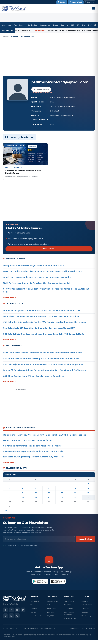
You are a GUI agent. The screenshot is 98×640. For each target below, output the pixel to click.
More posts (8, 297)
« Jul (5, 511)
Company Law (45, 25)
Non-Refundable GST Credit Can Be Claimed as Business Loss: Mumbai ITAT (39, 328)
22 (75, 497)
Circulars (67, 605)
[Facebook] (5, 610)
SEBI (48, 605)
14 (62, 493)
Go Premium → (49, 249)
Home (3, 25)
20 (49, 497)
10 (10, 493)
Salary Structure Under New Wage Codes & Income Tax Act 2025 (33, 265)
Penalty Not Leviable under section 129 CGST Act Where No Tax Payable (37, 277)
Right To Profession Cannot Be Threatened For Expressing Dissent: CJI (36, 283)
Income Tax (12, 25)
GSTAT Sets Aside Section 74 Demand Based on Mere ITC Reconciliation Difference (42, 271)
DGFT (90, 25)
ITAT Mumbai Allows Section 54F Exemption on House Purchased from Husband (41, 358)
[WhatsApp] (11, 615)
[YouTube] (17, 610)
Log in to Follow (42, 89)
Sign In (89, 2)
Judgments (68, 608)
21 (62, 497)
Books (62, 2)
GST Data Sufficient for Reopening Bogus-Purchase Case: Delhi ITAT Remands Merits (43, 334)
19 (36, 497)
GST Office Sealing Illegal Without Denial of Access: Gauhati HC (33, 376)
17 (10, 497)
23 (88, 497)
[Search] (95, 25)
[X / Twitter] (11, 610)
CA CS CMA (81, 25)
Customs (64, 25)
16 (88, 493)
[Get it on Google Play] (40, 581)
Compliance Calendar (69, 613)
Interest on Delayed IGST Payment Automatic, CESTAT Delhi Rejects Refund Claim (42, 310)
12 (36, 493)
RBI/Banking (51, 608)
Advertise (85, 608)
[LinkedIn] (23, 610)
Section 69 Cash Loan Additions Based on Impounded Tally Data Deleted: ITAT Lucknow (45, 370)
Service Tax (32, 25)
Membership (86, 616)
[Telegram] (17, 615)
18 (23, 497)
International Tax (36, 616)
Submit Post (77, 2)
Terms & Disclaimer (88, 628)
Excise (55, 25)
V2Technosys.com (48, 628)
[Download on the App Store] (58, 581)
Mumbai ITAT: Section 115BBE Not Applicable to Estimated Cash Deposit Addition (41, 316)
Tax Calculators (70, 618)
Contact (85, 612)
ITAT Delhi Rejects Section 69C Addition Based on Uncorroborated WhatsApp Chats (43, 364)
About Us (85, 601)
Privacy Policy (74, 628)
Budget (22, 25)
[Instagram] (5, 615)
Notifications (69, 601)
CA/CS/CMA (51, 616)
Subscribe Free (85, 539)
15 (75, 493)
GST (72, 25)
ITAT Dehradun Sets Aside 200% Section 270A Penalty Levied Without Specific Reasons (44, 322)
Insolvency (51, 612)
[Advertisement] (49, 56)
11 (22, 493)
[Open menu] (93, 8)
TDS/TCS (33, 612)
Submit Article (87, 605)
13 (49, 493)
